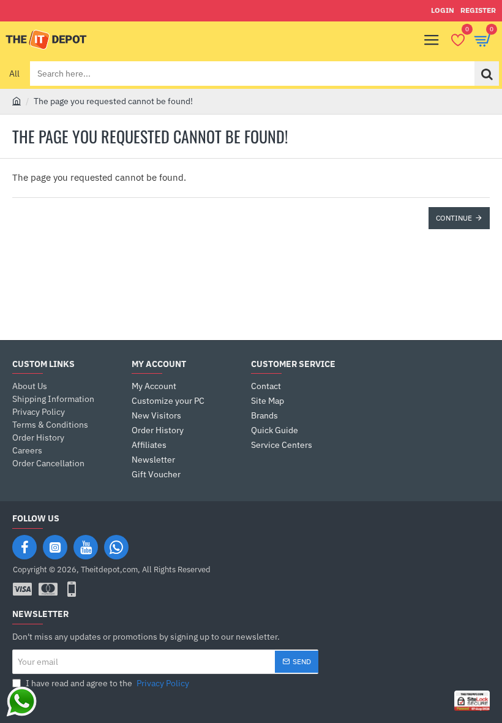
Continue (454, 217)
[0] (457, 39)
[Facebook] (24, 547)
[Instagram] (55, 547)
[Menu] (431, 39)
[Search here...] (486, 73)
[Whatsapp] (116, 547)
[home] (16, 100)
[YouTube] (85, 547)
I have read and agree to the (106, 683)
